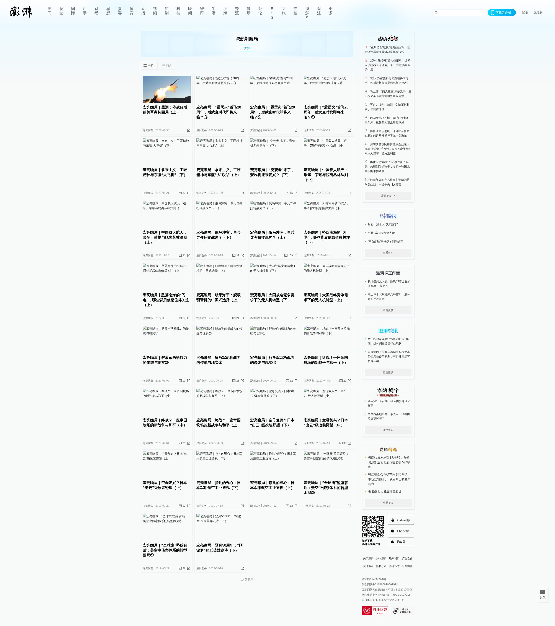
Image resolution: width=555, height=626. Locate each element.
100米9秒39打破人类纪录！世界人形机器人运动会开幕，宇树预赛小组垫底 (387, 65)
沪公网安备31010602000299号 (380, 584)
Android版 (403, 520)
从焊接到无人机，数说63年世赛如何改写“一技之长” (389, 284)
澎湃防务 (148, 130)
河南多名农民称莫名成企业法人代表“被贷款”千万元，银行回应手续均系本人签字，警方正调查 (388, 149)
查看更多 (388, 252)
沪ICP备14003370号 (374, 579)
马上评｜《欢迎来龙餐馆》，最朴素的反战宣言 (389, 297)
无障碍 (538, 12)
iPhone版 (403, 531)
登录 (525, 12)
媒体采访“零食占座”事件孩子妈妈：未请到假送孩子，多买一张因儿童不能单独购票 (387, 166)
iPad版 (401, 541)
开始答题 (388, 430)
